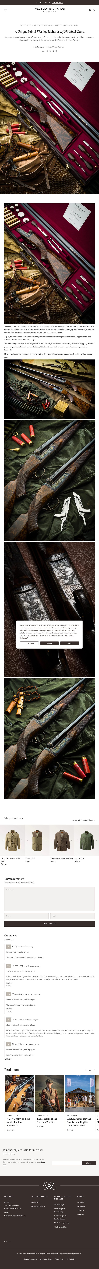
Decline (49, 643)
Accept (69, 643)
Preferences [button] (23, 638)
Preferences (29, 643)
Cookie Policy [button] (34, 635)
